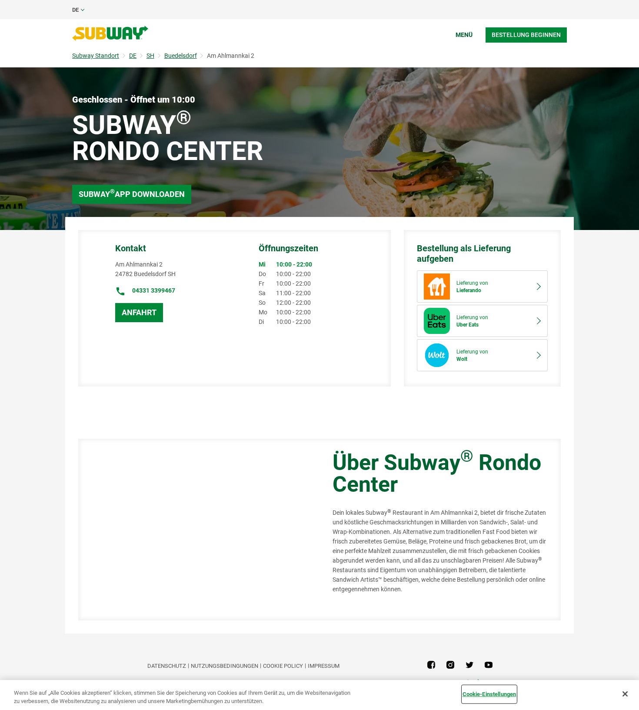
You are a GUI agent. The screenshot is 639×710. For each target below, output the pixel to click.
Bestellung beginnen (526, 34)
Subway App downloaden (132, 193)
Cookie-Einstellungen (489, 694)
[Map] (195, 529)
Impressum (323, 666)
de (75, 10)
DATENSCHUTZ (166, 666)
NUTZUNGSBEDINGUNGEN (224, 666)
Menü (464, 34)
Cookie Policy (283, 666)
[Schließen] (625, 693)
